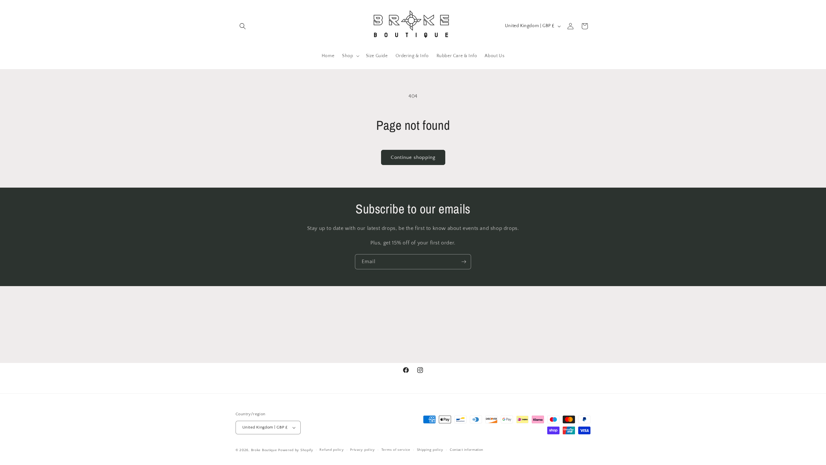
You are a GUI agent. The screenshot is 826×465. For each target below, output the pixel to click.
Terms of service (395, 450)
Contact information (466, 450)
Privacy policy (362, 450)
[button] (243, 26)
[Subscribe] (464, 261)
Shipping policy (430, 450)
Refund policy (331, 450)
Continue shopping (413, 157)
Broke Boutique (264, 450)
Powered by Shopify (295, 450)
